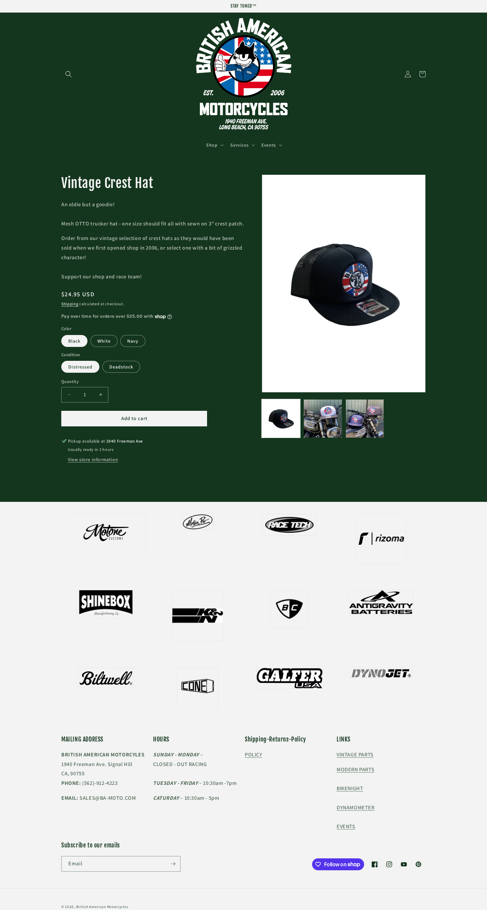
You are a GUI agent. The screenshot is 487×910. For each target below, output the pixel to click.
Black (74, 341)
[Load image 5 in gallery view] (365, 418)
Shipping (70, 303)
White (104, 341)
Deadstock (121, 367)
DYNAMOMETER (356, 807)
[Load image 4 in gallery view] (322, 418)
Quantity (70, 381)
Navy (132, 341)
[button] (68, 74)
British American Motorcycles (102, 906)
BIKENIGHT (350, 788)
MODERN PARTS (355, 769)
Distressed (80, 367)
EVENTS (346, 826)
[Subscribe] (173, 864)
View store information (93, 459)
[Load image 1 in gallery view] (281, 418)
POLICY (253, 754)
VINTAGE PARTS (355, 754)
